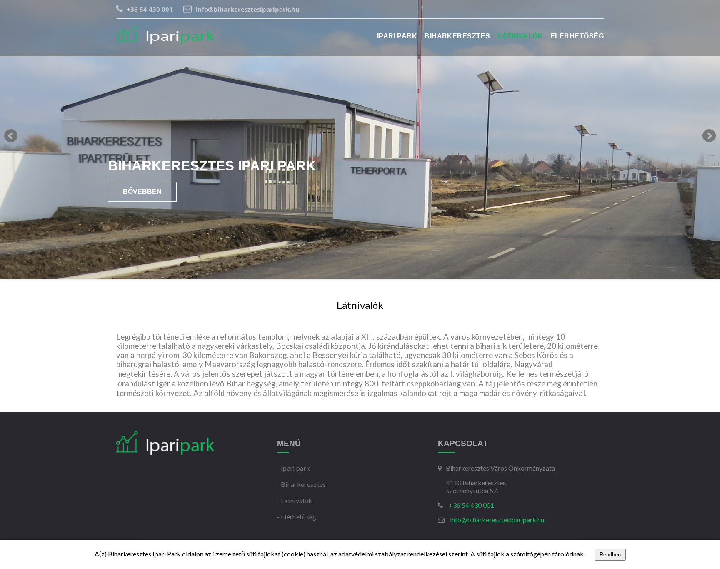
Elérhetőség (577, 36)
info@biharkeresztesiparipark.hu (247, 9)
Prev (11, 136)
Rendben (610, 554)
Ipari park (397, 36)
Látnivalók (520, 36)
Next (709, 136)
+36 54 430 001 (149, 9)
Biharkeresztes (457, 36)
